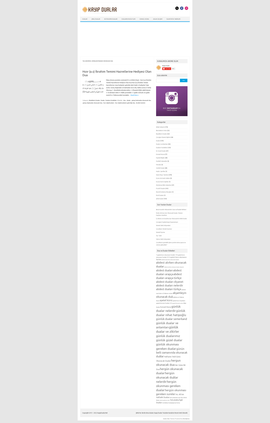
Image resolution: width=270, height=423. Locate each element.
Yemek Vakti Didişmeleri (163, 225)
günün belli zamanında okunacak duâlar (171, 352)
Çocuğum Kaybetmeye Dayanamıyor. (167, 222)
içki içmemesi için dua (176, 397)
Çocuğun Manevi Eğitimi (163, 137)
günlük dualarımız (168, 336)
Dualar (84, 19)
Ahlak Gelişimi (157, 19)
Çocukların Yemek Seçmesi (164, 229)
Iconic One (166, 418)
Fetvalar (158, 164)
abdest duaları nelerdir (169, 285)
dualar (129, 100)
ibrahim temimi (140, 103)
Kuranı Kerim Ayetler (162, 181)
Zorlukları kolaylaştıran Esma (171, 403)
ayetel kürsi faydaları (179, 300)
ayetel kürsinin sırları (177, 303)
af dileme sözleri (167, 293)
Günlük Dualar (160, 168)
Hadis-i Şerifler (160, 171)
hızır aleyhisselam (108, 103)
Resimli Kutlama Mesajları (164, 192)
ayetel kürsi (166, 300)
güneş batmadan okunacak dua (141, 100)
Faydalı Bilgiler (160, 157)
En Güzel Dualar (161, 151)
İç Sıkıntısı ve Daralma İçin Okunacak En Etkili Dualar (171, 218)
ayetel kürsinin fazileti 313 (164, 303)
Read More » (135, 95)
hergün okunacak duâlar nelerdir (167, 377)
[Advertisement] (135, 39)
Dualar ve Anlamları (162, 144)
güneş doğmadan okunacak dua (92, 103)
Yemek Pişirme (160, 232)
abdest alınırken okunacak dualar (170, 259)
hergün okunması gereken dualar (168, 386)
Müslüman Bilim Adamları (163, 185)
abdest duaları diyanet (169, 281)
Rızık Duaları (160, 195)
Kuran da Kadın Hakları (163, 178)
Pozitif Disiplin (160, 188)
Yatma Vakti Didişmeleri (163, 239)
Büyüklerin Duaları (110, 19)
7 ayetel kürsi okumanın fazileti (165, 255)
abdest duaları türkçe (168, 289)
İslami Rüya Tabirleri (173, 19)
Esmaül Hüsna (144, 19)
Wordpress (186, 418)
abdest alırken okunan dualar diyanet (174, 267)
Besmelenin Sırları (161, 130)
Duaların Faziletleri (128, 19)
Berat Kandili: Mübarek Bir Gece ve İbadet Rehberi (171, 209)
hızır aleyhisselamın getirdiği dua (125, 103)
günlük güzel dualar (169, 340)
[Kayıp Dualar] (99, 13)
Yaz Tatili (159, 235)
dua (124, 100)
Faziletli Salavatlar (161, 161)
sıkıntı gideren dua (165, 400)
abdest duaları (164, 270)
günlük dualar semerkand (171, 318)
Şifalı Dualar (96, 19)
